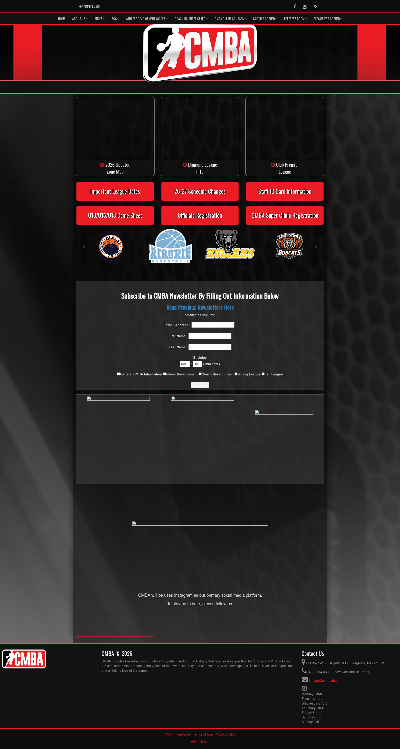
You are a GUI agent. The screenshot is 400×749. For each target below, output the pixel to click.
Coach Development (218, 374)
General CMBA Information (141, 374)
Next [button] (316, 246)
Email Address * (178, 324)
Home (61, 18)
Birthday (200, 357)
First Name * (178, 336)
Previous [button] (84, 246)
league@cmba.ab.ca (324, 680)
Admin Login (200, 741)
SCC (114, 18)
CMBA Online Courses (229, 18)
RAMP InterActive (177, 734)
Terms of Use (203, 734)
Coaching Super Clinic (190, 18)
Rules (98, 18)
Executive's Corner (327, 18)
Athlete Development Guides (145, 18)
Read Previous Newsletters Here (200, 307)
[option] (111, 246)
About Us (78, 18)
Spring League (250, 374)
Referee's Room (294, 18)
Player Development (182, 374)
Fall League (274, 374)
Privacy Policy (226, 734)
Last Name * (178, 347)
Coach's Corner (264, 18)
